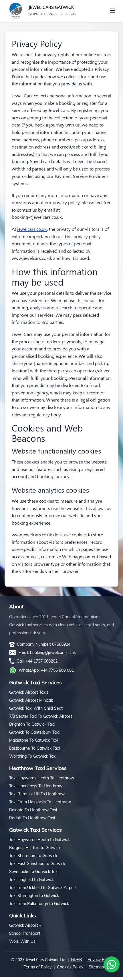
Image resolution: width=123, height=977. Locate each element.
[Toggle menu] (112, 10)
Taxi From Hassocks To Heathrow (40, 802)
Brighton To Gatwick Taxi (32, 724)
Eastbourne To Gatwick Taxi (34, 748)
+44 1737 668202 (41, 661)
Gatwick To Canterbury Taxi (34, 732)
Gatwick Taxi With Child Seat (36, 708)
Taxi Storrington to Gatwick (34, 895)
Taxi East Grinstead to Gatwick (37, 863)
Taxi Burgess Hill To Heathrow (37, 794)
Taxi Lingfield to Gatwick (31, 879)
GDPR (76, 959)
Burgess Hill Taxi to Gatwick (34, 847)
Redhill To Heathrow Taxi (32, 817)
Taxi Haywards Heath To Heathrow (41, 778)
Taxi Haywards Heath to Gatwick (39, 839)
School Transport (24, 933)
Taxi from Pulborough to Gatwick (39, 903)
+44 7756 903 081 (57, 670)
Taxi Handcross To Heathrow (35, 786)
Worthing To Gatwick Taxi (32, 756)
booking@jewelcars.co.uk (53, 652)
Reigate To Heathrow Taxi (33, 810)
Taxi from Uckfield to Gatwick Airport (43, 887)
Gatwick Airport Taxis (28, 692)
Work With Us (22, 941)
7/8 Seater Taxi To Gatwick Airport (40, 716)
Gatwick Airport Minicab (31, 700)
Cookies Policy (70, 967)
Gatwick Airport (25, 925)
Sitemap (96, 967)
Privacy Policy (100, 959)
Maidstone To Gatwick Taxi (33, 740)
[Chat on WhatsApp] (112, 964)
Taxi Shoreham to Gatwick (33, 855)
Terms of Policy (37, 967)
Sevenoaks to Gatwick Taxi (33, 871)
